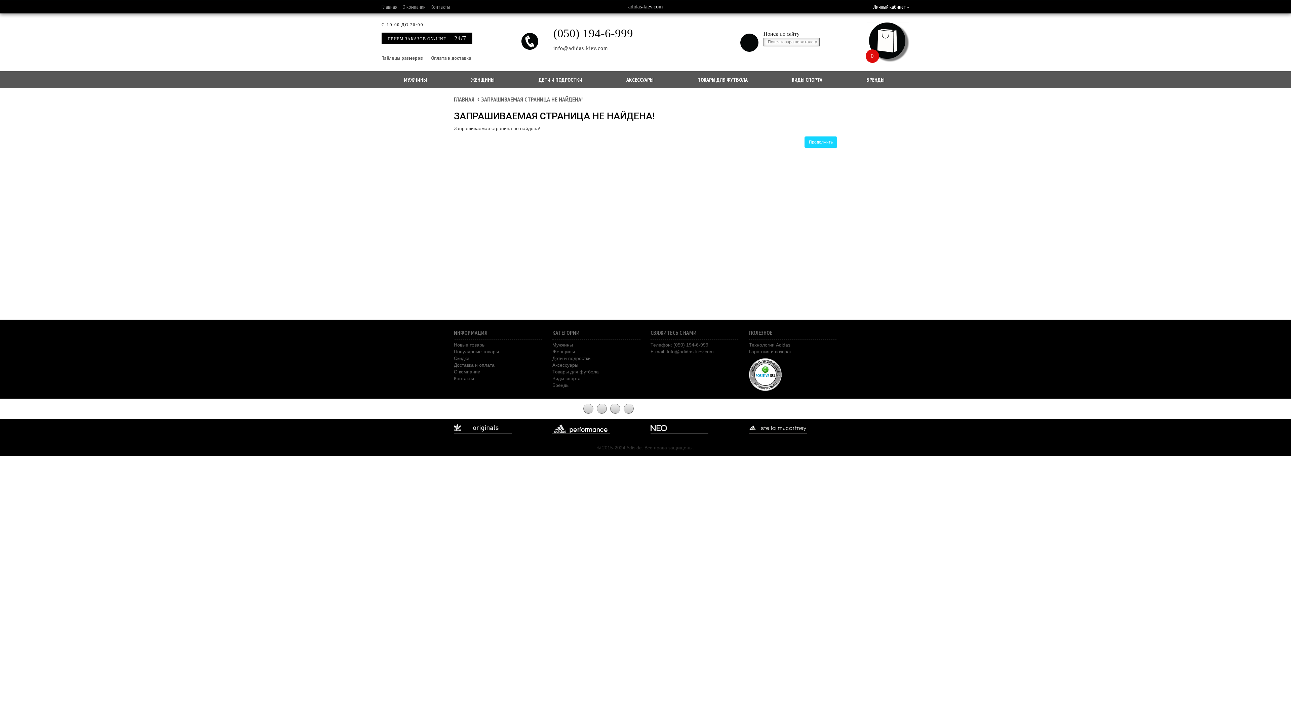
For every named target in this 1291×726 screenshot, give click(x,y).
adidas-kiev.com (645, 6)
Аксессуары (640, 79)
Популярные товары (476, 351)
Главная (389, 6)
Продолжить (821, 142)
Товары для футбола (723, 79)
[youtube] (588, 408)
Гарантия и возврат (770, 351)
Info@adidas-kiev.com (690, 351)
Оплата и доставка (451, 57)
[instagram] (629, 408)
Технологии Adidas (769, 345)
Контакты (440, 6)
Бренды (875, 79)
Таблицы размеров (402, 57)
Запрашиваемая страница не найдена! (532, 99)
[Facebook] (602, 408)
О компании (414, 6)
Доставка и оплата (474, 365)
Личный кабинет (889, 6)
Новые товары (469, 345)
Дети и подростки (560, 79)
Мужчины (415, 79)
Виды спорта (807, 79)
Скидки (461, 358)
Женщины (483, 79)
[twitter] (615, 408)
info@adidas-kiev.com (580, 48)
